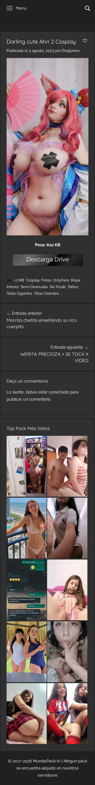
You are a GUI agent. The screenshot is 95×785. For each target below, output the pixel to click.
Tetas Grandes (46, 293)
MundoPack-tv (47, 761)
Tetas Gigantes (19, 293)
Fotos (46, 280)
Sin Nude (58, 287)
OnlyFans (61, 280)
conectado (59, 392)
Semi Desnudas (34, 287)
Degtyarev (71, 50)
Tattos (73, 287)
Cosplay (33, 280)
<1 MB (19, 280)
